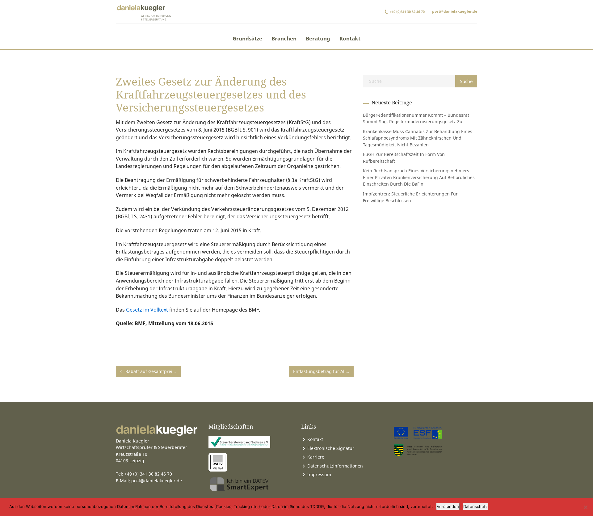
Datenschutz (475, 506)
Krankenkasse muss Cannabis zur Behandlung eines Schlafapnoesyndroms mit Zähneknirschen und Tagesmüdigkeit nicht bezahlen (417, 138)
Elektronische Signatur (330, 448)
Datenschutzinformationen (335, 466)
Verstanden (448, 506)
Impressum (319, 474)
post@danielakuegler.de (454, 11)
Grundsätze (247, 38)
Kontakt (349, 38)
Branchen (283, 38)
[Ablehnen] (585, 507)
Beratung (318, 38)
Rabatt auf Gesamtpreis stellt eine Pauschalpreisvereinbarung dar (152, 371)
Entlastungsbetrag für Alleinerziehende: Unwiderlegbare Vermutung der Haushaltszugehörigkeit (323, 371)
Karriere (315, 457)
